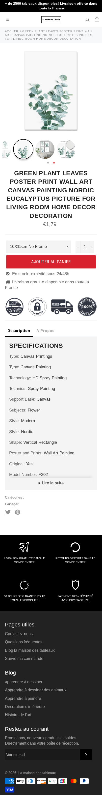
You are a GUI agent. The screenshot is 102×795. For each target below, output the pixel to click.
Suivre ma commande (24, 658)
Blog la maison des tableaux (30, 650)
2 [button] (53, 162)
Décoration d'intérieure (25, 707)
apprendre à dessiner (23, 682)
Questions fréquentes (23, 642)
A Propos (45, 330)
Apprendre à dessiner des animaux (35, 690)
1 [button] (48, 162)
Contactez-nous (19, 634)
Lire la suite (52, 483)
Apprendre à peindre (23, 698)
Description (18, 330)
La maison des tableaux (37, 773)
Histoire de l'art (18, 715)
